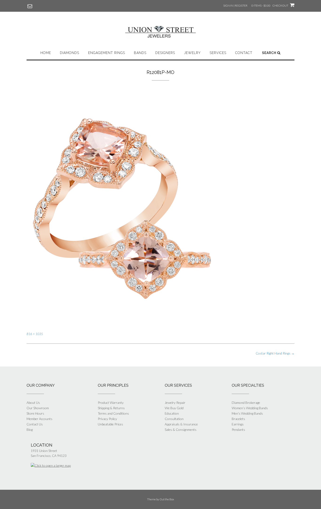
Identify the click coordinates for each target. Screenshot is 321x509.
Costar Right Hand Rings (275, 353)
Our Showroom (38, 408)
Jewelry (192, 53)
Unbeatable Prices (110, 424)
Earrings (238, 424)
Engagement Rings (106, 53)
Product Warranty (111, 403)
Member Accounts (39, 419)
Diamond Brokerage (246, 403)
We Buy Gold (174, 408)
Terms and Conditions (113, 413)
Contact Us (35, 424)
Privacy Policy (107, 419)
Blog (30, 430)
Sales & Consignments (180, 430)
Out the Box (167, 499)
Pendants (238, 430)
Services (218, 53)
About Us (33, 403)
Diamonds (69, 53)
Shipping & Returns (111, 408)
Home (45, 53)
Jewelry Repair (175, 403)
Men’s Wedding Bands (247, 413)
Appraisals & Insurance (181, 424)
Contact (243, 53)
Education (172, 413)
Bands (140, 53)
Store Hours (35, 413)
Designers (165, 53)
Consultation (174, 419)
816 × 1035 (35, 334)
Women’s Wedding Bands (250, 408)
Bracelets (238, 419)
